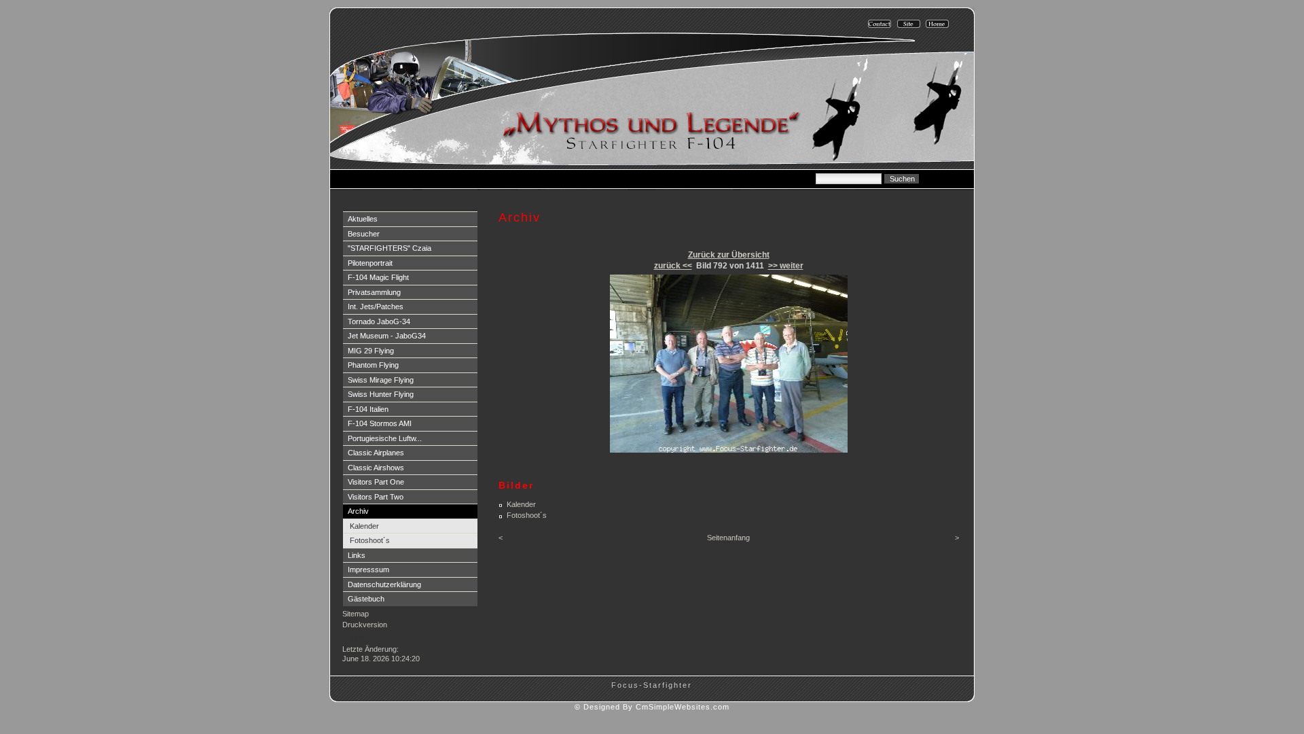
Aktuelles (363, 219)
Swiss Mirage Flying (381, 380)
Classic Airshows (376, 468)
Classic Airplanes (376, 453)
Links (356, 555)
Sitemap (355, 614)
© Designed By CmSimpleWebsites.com (652, 707)
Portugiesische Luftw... (385, 438)
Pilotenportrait (370, 263)
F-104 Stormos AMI (380, 423)
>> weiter (785, 265)
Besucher (364, 234)
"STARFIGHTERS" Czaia (389, 248)
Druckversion (364, 625)
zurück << (673, 265)
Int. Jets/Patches (375, 306)
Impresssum (368, 569)
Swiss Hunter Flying (381, 394)
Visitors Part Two (375, 497)
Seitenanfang (728, 538)
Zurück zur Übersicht (728, 255)
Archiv (358, 511)
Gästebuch (366, 599)
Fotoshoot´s (370, 540)
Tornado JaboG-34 (379, 321)
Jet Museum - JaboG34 (387, 336)
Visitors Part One (376, 482)
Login (353, 637)
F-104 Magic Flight (378, 277)
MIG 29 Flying (371, 351)
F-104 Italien (368, 409)
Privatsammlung (374, 292)
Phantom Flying (373, 365)
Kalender (364, 526)
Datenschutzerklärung (384, 584)
